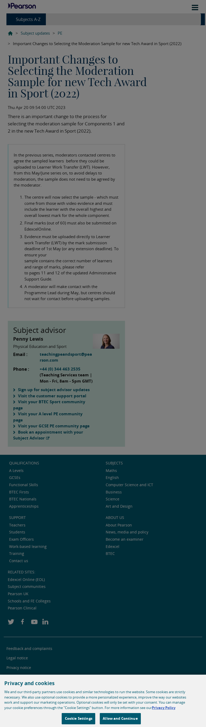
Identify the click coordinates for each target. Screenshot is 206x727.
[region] (103, 701)
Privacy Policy (163, 707)
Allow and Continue (120, 718)
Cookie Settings (78, 718)
